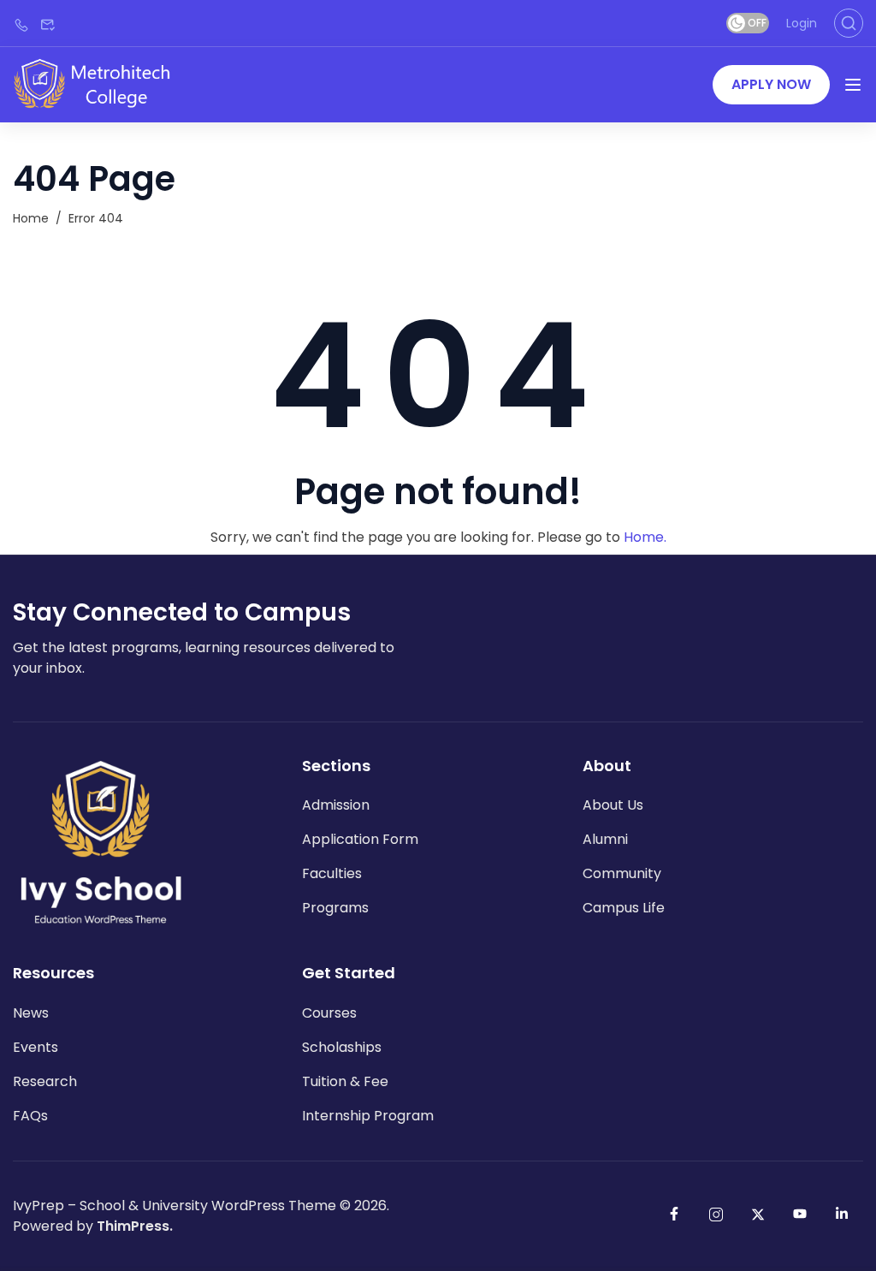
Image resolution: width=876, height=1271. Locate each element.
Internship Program (368, 1115)
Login (801, 23)
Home (31, 218)
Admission (336, 805)
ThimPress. (135, 1226)
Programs (335, 908)
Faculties (332, 873)
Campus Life (624, 908)
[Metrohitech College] (100, 83)
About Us (613, 805)
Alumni (605, 839)
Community (622, 873)
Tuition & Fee (345, 1081)
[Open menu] (853, 84)
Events (35, 1047)
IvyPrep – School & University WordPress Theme (174, 1205)
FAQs (30, 1115)
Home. (645, 537)
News (31, 1013)
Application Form (360, 839)
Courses (329, 1013)
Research (45, 1081)
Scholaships (342, 1047)
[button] (771, 84)
